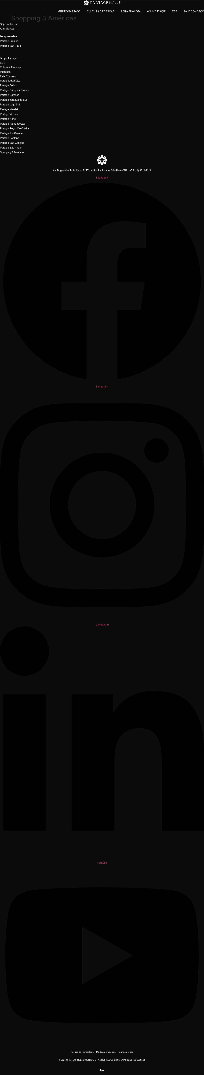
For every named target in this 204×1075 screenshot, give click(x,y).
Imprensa (5, 72)
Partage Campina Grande (14, 90)
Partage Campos (9, 95)
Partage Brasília (9, 41)
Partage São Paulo (11, 46)
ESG (174, 11)
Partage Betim (8, 85)
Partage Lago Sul (10, 104)
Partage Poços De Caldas (14, 128)
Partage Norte (8, 119)
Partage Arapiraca (10, 80)
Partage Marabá (9, 109)
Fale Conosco (194, 11)
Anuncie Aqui (156, 11)
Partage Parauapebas (12, 123)
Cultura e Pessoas (100, 11)
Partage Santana (9, 138)
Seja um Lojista (9, 24)
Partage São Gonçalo (12, 142)
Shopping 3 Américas (12, 152)
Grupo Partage (69, 11)
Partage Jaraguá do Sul (13, 99)
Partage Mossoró (9, 114)
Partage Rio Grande (11, 133)
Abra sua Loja (131, 11)
